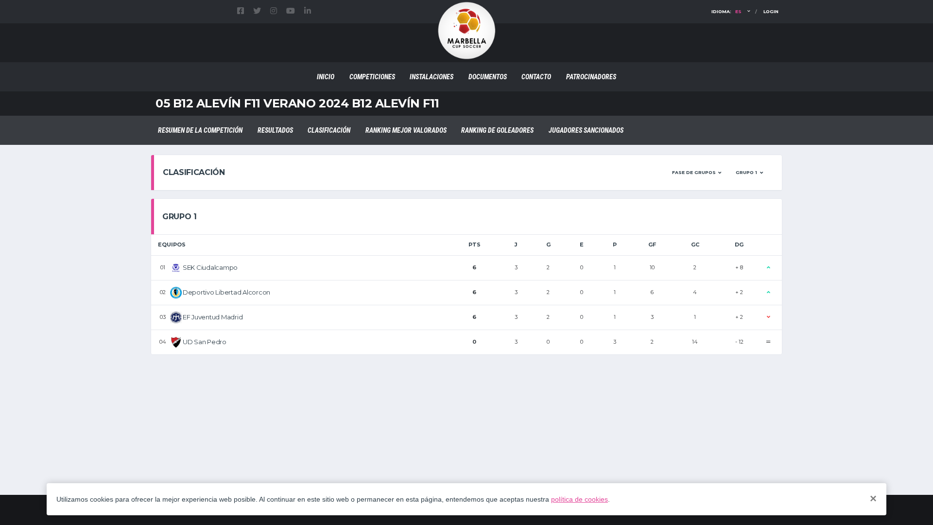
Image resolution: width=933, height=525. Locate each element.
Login (770, 11)
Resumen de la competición (200, 130)
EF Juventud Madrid (212, 317)
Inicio (325, 77)
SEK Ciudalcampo (210, 267)
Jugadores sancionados (586, 130)
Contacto (536, 77)
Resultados (275, 130)
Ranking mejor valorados (406, 130)
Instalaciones (431, 77)
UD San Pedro (204, 342)
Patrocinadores (591, 77)
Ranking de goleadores (497, 130)
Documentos (487, 77)
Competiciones (372, 77)
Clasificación (329, 130)
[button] (697, 172)
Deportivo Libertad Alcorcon (226, 292)
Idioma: (726, 11)
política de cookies (579, 499)
